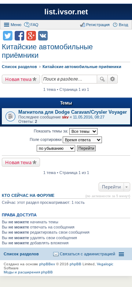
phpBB (75, 264)
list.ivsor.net (66, 12)
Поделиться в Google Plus (31, 35)
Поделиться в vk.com (43, 35)
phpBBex (47, 264)
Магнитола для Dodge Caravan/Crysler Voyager (72, 112)
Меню (16, 24)
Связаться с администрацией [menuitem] (87, 254)
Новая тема (18, 79)
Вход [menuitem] (123, 24)
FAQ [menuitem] (34, 24)
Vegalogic (105, 264)
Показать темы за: (51, 131)
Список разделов (21, 254)
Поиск (102, 79)
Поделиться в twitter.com (7, 35)
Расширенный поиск (113, 79)
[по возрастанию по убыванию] (56, 148)
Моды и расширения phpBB (28, 272)
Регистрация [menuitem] (98, 24)
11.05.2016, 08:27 (88, 117)
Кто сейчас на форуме (28, 195)
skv (65, 117)
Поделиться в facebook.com (19, 35)
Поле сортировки (46, 139)
